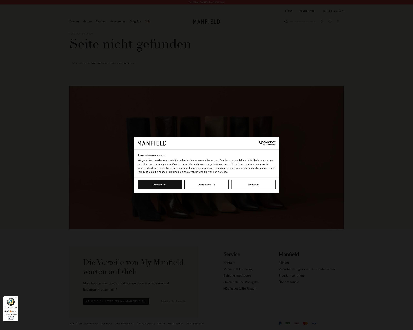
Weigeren (253, 184)
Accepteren (159, 184)
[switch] (11, 318)
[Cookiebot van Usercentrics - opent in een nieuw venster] (261, 143)
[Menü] (16, 298)
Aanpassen (204, 184)
